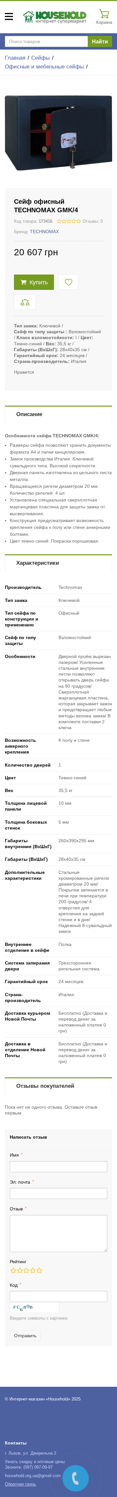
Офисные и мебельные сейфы (44, 67)
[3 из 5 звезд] (26, 1270)
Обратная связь (20, 1484)
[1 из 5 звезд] (13, 1270)
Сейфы (40, 58)
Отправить (25, 1335)
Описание (29, 414)
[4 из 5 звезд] (32, 1270)
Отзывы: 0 (93, 221)
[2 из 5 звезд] (19, 1270)
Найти (100, 41)
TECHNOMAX (44, 231)
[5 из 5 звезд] (39, 1270)
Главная (15, 58)
